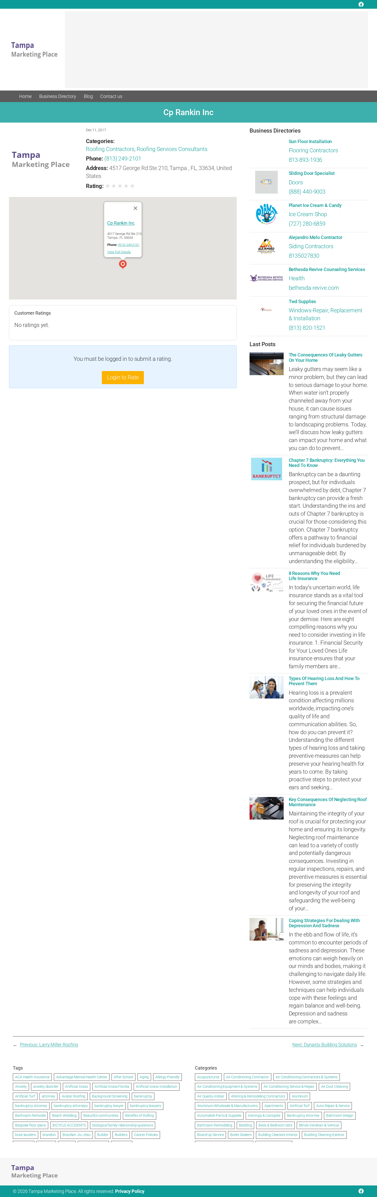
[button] (123, 265)
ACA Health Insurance (32, 1077)
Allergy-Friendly (167, 1077)
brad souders (25, 1135)
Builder (102, 1135)
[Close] (135, 208)
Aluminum (300, 1096)
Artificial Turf (25, 1096)
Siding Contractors (311, 246)
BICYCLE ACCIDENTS (69, 1125)
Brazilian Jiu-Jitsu (77, 1135)
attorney (48, 1096)
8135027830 (304, 256)
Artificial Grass (76, 1086)
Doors (296, 182)
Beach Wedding (64, 1115)
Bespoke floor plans (30, 1125)
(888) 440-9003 (307, 191)
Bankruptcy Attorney (303, 1115)
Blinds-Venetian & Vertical (319, 1125)
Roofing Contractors (110, 149)
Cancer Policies (146, 1135)
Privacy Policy (129, 1191)
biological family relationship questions (122, 1125)
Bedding (245, 1125)
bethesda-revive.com (314, 288)
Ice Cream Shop (308, 214)
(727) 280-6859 (307, 224)
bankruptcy (143, 1096)
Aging (144, 1077)
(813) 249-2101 (122, 158)
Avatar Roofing (74, 1096)
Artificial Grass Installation (156, 1086)
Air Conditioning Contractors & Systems (307, 1077)
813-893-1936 (305, 160)
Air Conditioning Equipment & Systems (227, 1086)
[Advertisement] (216, 52)
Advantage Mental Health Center (81, 1077)
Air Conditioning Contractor (247, 1077)
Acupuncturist (208, 1077)
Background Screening (109, 1096)
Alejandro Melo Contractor (316, 237)
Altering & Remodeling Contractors (258, 1096)
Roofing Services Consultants (172, 149)
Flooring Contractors (313, 150)
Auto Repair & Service (333, 1106)
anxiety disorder (45, 1086)
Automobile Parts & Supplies (219, 1115)
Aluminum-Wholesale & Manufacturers (227, 1106)
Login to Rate (123, 377)
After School (123, 1077)
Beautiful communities (100, 1115)
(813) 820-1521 (307, 328)
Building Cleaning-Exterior (324, 1135)
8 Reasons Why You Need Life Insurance (314, 576)
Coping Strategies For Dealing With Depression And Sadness (324, 923)
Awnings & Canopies (264, 1115)
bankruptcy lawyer (108, 1106)
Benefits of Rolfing (139, 1115)
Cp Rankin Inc (121, 222)
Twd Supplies (302, 301)
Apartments (273, 1106)
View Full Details (119, 252)
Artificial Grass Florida (112, 1086)
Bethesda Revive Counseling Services (327, 269)
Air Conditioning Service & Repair (289, 1086)
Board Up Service (210, 1135)
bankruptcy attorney (31, 1106)
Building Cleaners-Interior (277, 1135)
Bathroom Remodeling (214, 1125)
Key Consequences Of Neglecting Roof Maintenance (328, 802)
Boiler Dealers (241, 1135)
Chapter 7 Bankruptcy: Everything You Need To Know (327, 463)
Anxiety (21, 1086)
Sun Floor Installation (310, 141)
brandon (49, 1135)
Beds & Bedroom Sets (275, 1125)
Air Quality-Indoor (210, 1096)
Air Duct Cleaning (334, 1086)
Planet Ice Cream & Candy (315, 205)
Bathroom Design (340, 1115)
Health (297, 278)
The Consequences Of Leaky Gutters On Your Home (326, 357)
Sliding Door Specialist (312, 173)
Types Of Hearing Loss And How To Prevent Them (324, 681)
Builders (121, 1135)
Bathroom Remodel (30, 1115)
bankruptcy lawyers (145, 1106)
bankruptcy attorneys (71, 1106)
